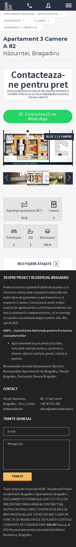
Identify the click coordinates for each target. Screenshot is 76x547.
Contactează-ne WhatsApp (40, 116)
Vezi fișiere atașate (34, 263)
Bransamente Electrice (49, 366)
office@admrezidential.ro (56, 409)
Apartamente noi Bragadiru (40, 371)
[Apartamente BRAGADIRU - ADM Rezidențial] (8, 5)
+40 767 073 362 (50, 404)
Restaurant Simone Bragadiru (37, 376)
